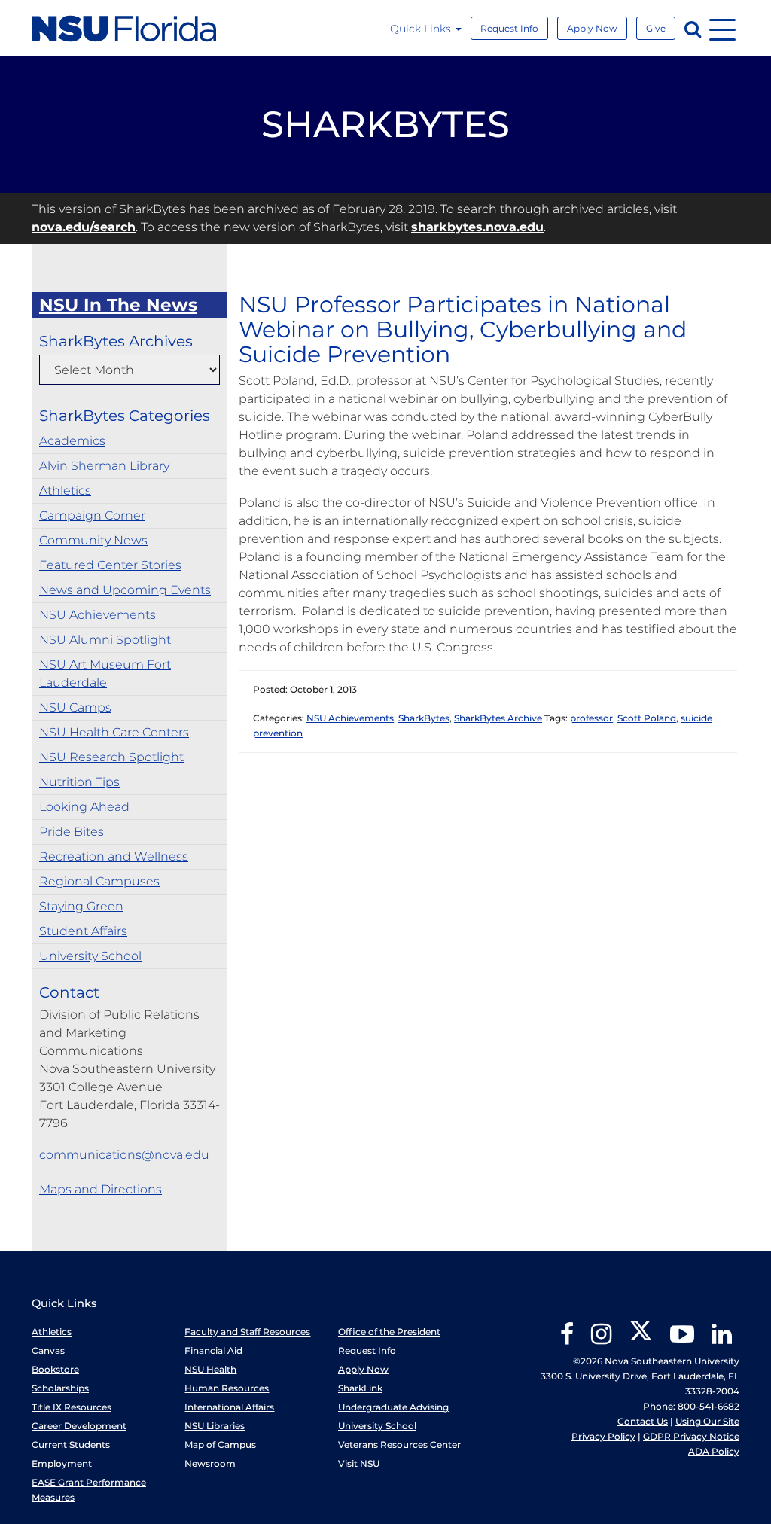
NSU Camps (75, 707)
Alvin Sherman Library (104, 466)
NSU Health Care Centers (114, 732)
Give (656, 28)
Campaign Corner (92, 515)
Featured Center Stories (110, 565)
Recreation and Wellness (113, 856)
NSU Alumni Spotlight (105, 639)
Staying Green (81, 906)
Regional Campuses (99, 881)
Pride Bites (71, 831)
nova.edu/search (84, 227)
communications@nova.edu (124, 1155)
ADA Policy (713, 1451)
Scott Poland (646, 718)
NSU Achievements (97, 615)
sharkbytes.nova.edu (477, 227)
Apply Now (592, 28)
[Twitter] (641, 1339)
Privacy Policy (603, 1436)
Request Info (509, 28)
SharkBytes (423, 718)
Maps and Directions (100, 1189)
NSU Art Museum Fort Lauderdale (105, 673)
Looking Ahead (84, 807)
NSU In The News (118, 304)
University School (90, 956)
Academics (72, 441)
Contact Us (642, 1421)
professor (591, 718)
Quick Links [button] (422, 28)
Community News (93, 540)
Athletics (65, 490)
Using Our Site (707, 1421)
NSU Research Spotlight (111, 757)
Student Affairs (83, 931)
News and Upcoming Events (125, 590)
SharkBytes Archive (498, 718)
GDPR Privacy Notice (691, 1436)
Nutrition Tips (79, 782)
